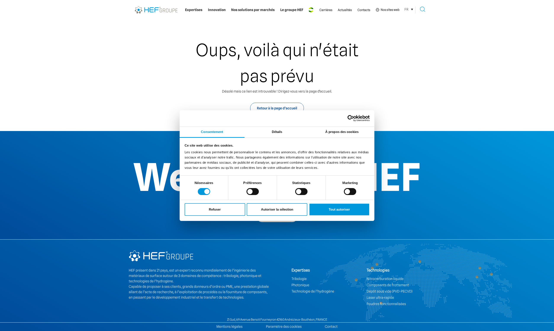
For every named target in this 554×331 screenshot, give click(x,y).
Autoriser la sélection (277, 209)
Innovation (217, 10)
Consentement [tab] (212, 132)
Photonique (300, 285)
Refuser (215, 209)
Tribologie (299, 279)
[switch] (252, 191)
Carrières (325, 10)
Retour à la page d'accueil (277, 108)
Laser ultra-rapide (380, 298)
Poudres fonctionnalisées (386, 304)
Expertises (193, 10)
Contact (331, 327)
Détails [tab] (277, 132)
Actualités (345, 10)
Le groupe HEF (291, 10)
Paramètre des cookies (284, 327)
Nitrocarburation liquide (385, 279)
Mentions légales (229, 327)
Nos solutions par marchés (253, 10)
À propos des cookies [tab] (342, 132)
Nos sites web (390, 9)
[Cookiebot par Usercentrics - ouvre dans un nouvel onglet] (351, 118)
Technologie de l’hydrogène (312, 291)
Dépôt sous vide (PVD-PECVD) (389, 291)
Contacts (364, 10)
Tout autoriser (339, 209)
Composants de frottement (388, 285)
